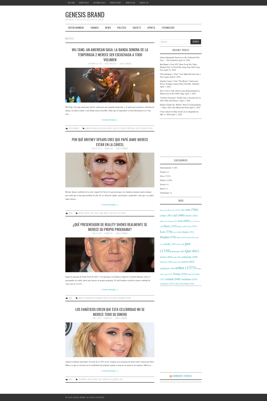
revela (177, 262)
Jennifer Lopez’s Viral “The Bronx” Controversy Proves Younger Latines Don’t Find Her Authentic (179, 82)
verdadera (189, 279)
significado (167, 268)
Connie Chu (108, 148)
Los (111, 379)
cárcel (87, 213)
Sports (151, 27)
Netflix (170, 244)
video (179, 283)
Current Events (182, 376)
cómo (166, 215)
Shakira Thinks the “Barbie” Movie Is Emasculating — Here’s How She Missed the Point (180, 106)
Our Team (71, 2)
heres (182, 226)
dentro (191, 215)
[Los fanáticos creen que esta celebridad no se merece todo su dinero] (109, 339)
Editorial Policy (99, 2)
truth (192, 274)
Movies (181, 237)
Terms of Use (130, 2)
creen (89, 379)
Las (192, 226)
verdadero (167, 283)
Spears (123, 213)
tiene (168, 274)
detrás (164, 221)
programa (98, 298)
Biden (163, 210)
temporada (131, 128)
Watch (189, 283)
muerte (190, 237)
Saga (114, 128)
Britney (81, 213)
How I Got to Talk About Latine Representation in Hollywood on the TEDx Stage (180, 92)
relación (166, 261)
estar (97, 213)
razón (166, 257)
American (88, 128)
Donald (172, 221)
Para (181, 244)
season (188, 261)
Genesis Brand (84, 14)
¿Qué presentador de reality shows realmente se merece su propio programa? (110, 227)
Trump (180, 274)
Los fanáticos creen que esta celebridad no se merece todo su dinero (110, 312)
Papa (111, 213)
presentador (89, 298)
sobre (185, 267)
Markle (188, 232)
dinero (95, 379)
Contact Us (143, 2)
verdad (173, 279)
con (191, 209)
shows (128, 298)
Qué (118, 213)
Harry (170, 226)
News (108, 27)
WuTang (150, 128)
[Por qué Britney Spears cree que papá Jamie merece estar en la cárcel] (109, 170)
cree (92, 213)
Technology (168, 27)
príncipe (178, 251)
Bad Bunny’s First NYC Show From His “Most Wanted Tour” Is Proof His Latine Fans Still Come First (180, 67)
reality (114, 298)
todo (137, 128)
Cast (180, 209)
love (177, 232)
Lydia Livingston (110, 63)
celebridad (83, 379)
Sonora (123, 128)
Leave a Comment (125, 63)
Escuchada (102, 128)
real (177, 257)
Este (193, 221)
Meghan (168, 237)
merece (109, 128)
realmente (121, 298)
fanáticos (105, 379)
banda (95, 128)
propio (105, 298)
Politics (121, 27)
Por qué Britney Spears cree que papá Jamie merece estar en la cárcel (110, 142)
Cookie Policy (84, 2)
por (115, 213)
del (179, 215)
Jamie (101, 213)
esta (99, 379)
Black (171, 210)
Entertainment (76, 27)
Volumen (143, 128)
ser (118, 128)
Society (137, 27)
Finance (95, 27)
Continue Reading (110, 119)
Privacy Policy (115, 2)
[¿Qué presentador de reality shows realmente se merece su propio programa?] (109, 254)
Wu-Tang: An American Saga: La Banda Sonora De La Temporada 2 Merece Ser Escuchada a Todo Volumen (110, 54)
